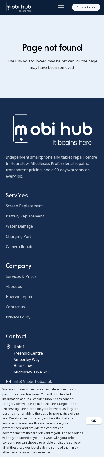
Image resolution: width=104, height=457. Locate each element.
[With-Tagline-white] (18, 7)
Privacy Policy (18, 317)
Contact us (15, 307)
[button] (60, 7)
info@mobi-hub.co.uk (33, 381)
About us (14, 286)
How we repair (19, 296)
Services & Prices (21, 276)
